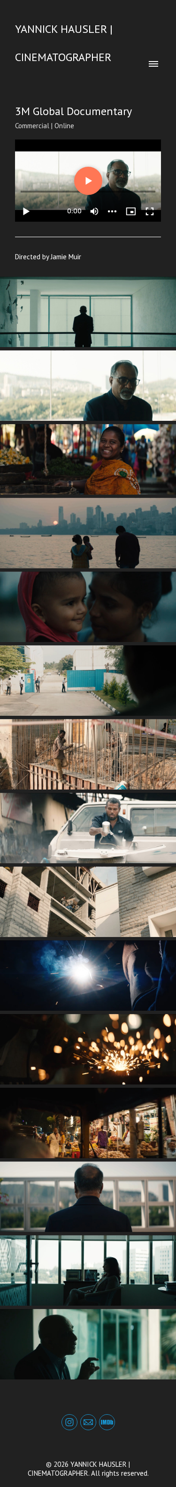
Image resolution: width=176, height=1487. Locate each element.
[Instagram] (69, 1422)
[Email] (88, 1422)
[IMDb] (107, 1422)
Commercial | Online (44, 125)
